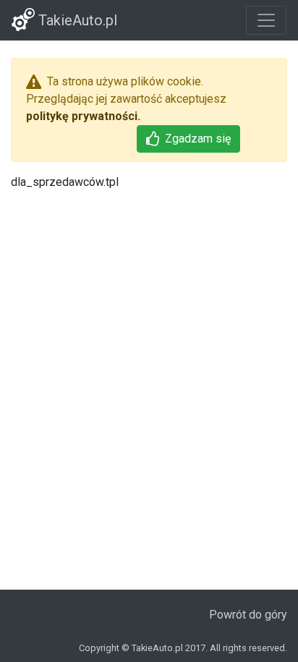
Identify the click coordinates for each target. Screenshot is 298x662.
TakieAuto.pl (76, 20)
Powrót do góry (248, 614)
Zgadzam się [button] (198, 138)
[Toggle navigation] (266, 20)
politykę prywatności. (83, 116)
